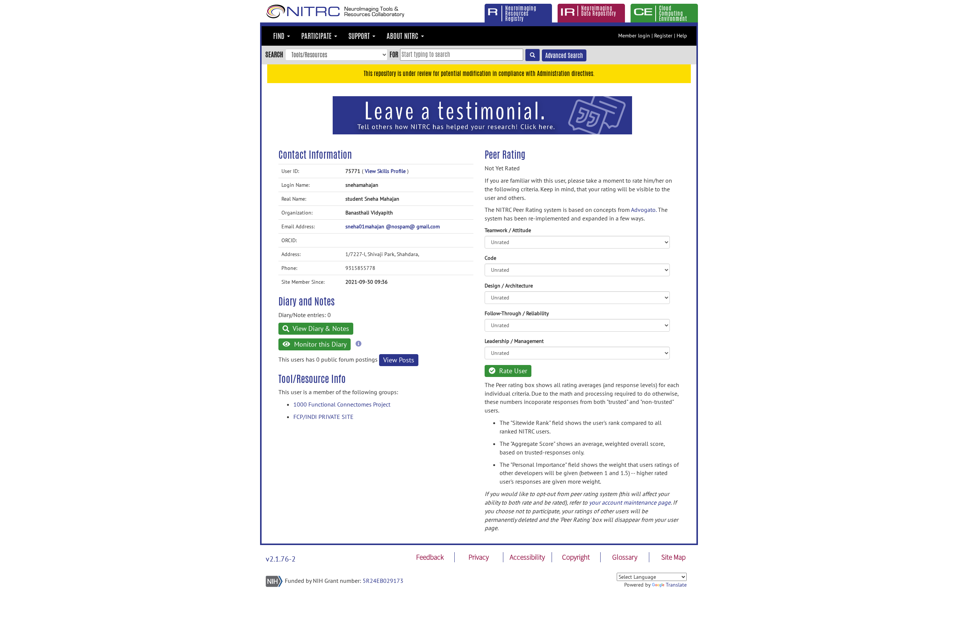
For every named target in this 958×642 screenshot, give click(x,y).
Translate (676, 584)
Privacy (479, 557)
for (394, 54)
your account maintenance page (630, 502)
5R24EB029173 (383, 580)
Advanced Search (564, 55)
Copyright (576, 557)
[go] (532, 55)
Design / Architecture (509, 285)
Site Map (673, 557)
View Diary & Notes (320, 328)
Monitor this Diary (319, 344)
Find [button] (279, 36)
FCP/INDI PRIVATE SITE (323, 416)
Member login (634, 35)
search (274, 54)
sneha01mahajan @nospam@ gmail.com (392, 226)
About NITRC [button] (403, 36)
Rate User (512, 370)
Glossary (624, 557)
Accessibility (527, 557)
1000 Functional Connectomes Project (341, 404)
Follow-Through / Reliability (517, 313)
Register (663, 35)
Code (490, 258)
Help (682, 35)
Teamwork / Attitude (508, 230)
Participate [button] (317, 36)
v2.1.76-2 (281, 559)
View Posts (398, 360)
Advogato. (643, 209)
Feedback (430, 557)
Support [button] (360, 36)
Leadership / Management (514, 341)
